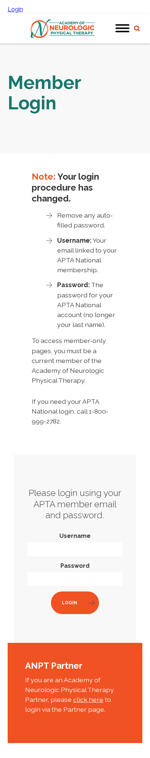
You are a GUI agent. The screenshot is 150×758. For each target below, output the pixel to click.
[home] (60, 28)
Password (75, 565)
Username (75, 535)
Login (15, 9)
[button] (122, 29)
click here (88, 699)
